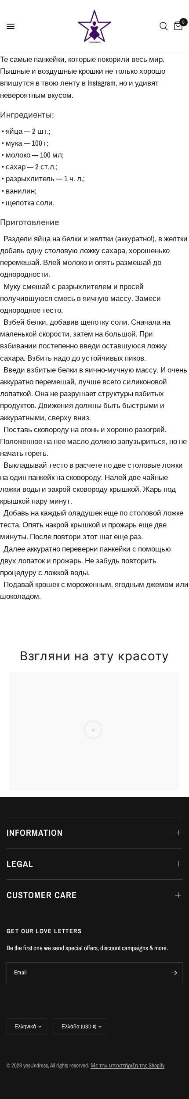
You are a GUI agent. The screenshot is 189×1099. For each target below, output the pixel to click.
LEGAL (20, 864)
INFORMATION (35, 832)
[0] (176, 26)
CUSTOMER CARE (42, 895)
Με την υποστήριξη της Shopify (127, 1065)
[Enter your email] (173, 972)
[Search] (163, 26)
